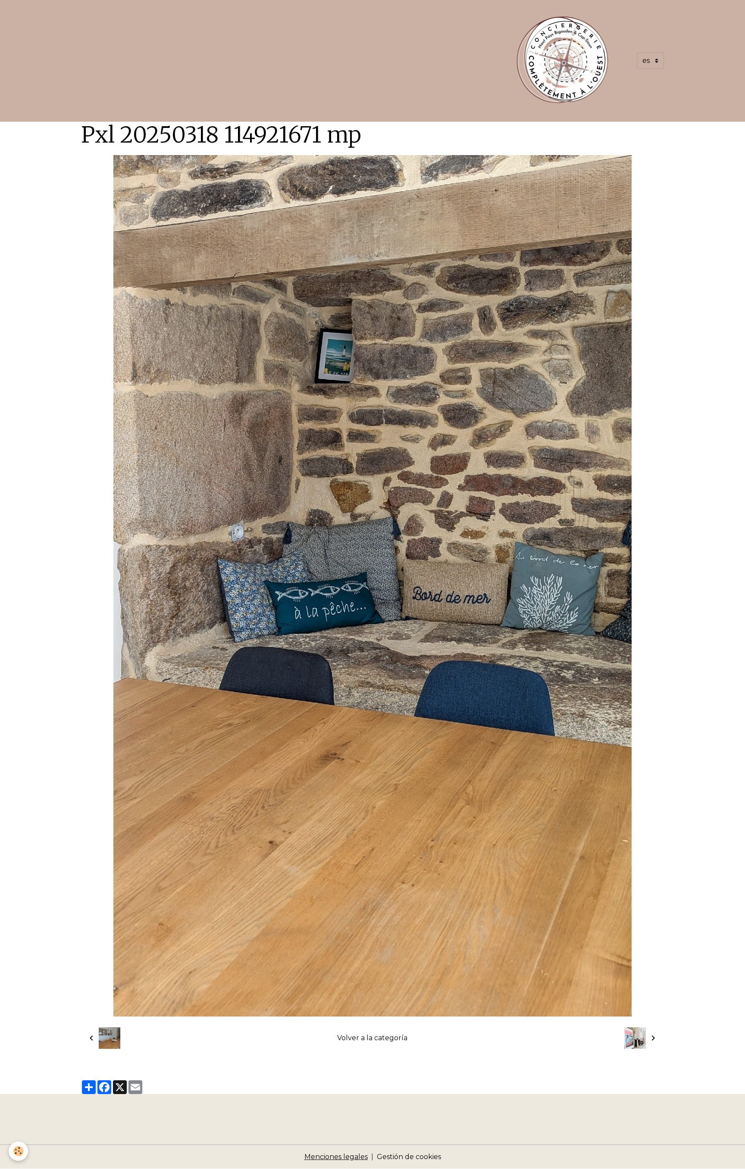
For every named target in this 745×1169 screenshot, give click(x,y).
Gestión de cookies (409, 1157)
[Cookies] (18, 1151)
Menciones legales (336, 1157)
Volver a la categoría (372, 1038)
